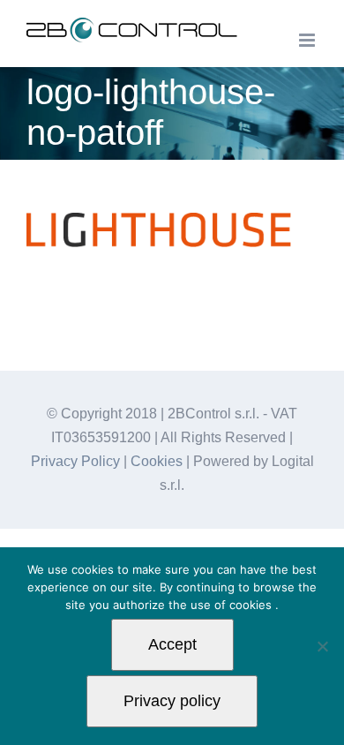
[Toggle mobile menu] (308, 40)
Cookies (157, 461)
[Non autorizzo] (322, 646)
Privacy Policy (75, 461)
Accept (172, 644)
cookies (252, 605)
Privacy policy (172, 701)
